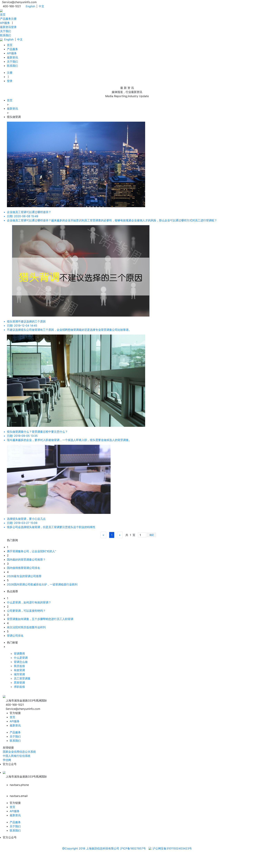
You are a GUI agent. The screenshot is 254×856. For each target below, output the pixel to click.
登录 (14, 27)
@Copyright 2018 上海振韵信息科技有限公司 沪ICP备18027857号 (104, 848)
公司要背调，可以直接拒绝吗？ (26, 610)
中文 (41, 6)
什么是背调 (21, 657)
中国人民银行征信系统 (16, 756)
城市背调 (19, 674)
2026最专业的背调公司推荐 (24, 576)
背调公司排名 (15, 635)
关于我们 (5, 31)
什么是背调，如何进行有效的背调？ (29, 602)
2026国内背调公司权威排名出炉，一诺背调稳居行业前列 (42, 584)
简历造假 (19, 666)
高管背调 (19, 682)
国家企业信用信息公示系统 (19, 751)
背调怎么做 (21, 662)
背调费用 (19, 653)
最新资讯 (5, 27)
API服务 (5, 23)
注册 (14, 18)
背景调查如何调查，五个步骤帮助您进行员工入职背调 (40, 619)
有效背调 (19, 670)
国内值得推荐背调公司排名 (23, 568)
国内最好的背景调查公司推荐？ (26, 559)
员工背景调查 (22, 678)
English (30, 6)
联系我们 (5, 35)
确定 (151, 535)
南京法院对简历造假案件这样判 (26, 627)
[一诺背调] (1, 10)
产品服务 (5, 18)
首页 (3, 14)
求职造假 (19, 686)
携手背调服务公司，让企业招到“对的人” (31, 551)
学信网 (7, 760)
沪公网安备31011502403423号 (172, 848)
